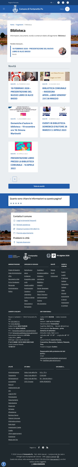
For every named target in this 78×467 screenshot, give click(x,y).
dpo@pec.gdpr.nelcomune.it (51, 360)
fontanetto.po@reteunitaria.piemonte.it (25, 333)
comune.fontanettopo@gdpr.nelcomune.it (53, 358)
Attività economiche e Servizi (65, 296)
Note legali (11, 424)
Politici (10, 291)
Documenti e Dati (13, 279)
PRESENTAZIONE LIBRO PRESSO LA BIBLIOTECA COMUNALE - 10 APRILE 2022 (22, 163)
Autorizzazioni (28, 288)
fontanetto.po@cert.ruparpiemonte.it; (24, 330)
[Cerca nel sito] (67, 9)
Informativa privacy (14, 421)
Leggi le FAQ (12, 394)
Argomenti (19, 24)
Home (12, 24)
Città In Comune (51, 456)
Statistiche (11, 436)
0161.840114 (15, 321)
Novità (13, 84)
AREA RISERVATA (39, 464)
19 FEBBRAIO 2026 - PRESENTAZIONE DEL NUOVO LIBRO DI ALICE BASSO (32, 50)
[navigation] (4, 9)
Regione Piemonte (13, 3)
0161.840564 (15, 324)
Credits (10, 430)
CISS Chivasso (28, 381)
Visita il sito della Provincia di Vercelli (35, 375)
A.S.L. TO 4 (43, 372)
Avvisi (52, 273)
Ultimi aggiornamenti (15, 433)
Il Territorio (64, 278)
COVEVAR (43, 375)
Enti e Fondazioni (13, 282)
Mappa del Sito (13, 439)
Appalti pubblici (29, 285)
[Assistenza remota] (58, 456)
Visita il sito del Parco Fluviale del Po (35, 378)
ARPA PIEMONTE (45, 381)
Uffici (10, 276)
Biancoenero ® (55, 459)
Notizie (53, 270)
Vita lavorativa (41, 303)
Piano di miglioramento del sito (14, 387)
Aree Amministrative (14, 273)
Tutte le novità (39, 186)
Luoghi (63, 275)
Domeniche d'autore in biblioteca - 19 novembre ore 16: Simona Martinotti (23, 128)
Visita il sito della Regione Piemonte (35, 372)
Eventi (63, 272)
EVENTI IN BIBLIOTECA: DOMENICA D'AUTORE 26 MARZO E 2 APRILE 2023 (54, 126)
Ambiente (27, 276)
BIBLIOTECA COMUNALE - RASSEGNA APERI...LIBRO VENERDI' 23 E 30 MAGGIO (54, 93)
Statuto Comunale (14, 418)
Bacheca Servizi (13, 415)
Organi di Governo (14, 270)
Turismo (39, 300)
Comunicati (54, 276)
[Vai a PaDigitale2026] (58, 255)
